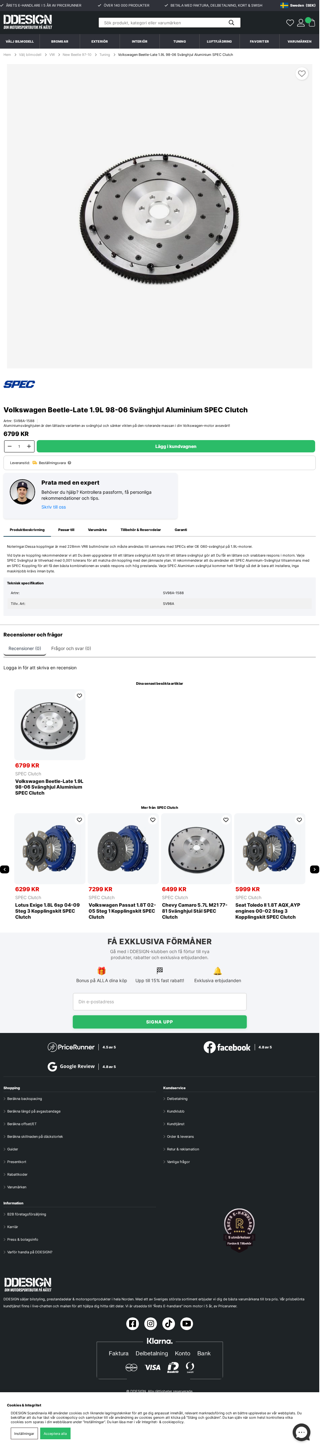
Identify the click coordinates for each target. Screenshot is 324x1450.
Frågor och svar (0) (71, 648)
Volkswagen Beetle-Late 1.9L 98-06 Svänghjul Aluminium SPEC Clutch (175, 54)
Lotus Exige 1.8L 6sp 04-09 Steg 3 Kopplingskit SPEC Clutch (47, 911)
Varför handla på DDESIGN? (30, 1252)
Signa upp (159, 1021)
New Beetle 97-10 (77, 54)
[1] (159, 216)
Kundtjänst (175, 1124)
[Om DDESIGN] (239, 1230)
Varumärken (299, 41)
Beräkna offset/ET (22, 1124)
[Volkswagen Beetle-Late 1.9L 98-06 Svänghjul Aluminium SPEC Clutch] (49, 724)
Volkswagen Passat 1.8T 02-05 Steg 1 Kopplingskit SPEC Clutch (122, 911)
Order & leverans (180, 1136)
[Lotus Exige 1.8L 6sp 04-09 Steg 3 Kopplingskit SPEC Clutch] (49, 848)
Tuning (104, 54)
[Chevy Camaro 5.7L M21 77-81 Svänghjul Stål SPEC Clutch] (196, 848)
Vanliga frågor (178, 1162)
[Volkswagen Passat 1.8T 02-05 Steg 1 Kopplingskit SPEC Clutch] (123, 848)
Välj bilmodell (20, 41)
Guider (12, 1149)
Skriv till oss (53, 507)
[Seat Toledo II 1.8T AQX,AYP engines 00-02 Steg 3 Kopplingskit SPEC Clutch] (269, 848)
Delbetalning (177, 1098)
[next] (314, 869)
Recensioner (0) (25, 648)
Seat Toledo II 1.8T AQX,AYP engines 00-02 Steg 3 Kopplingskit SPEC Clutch (267, 911)
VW (52, 54)
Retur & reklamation (183, 1149)
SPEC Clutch (28, 773)
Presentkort (16, 1162)
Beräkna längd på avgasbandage (33, 1111)
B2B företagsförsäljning (26, 1214)
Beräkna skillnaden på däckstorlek (35, 1136)
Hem (7, 54)
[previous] (4, 869)
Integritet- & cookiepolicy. (163, 1422)
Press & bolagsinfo (22, 1239)
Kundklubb (175, 1111)
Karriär (12, 1227)
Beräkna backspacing (24, 1098)
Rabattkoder (17, 1174)
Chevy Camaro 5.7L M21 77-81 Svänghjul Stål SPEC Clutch (194, 911)
